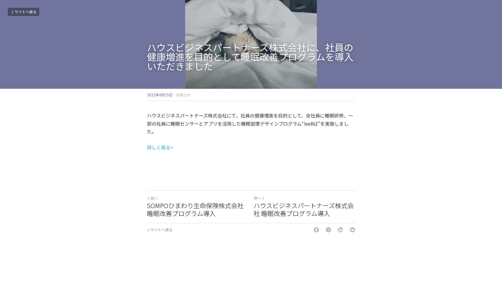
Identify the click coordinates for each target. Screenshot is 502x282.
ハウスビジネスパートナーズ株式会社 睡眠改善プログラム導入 (304, 209)
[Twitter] (328, 229)
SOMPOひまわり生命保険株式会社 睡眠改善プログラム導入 (197, 209)
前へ (154, 198)
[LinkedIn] (340, 229)
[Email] (352, 229)
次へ (257, 198)
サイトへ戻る (26, 11)
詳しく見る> (160, 147)
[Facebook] (316, 229)
